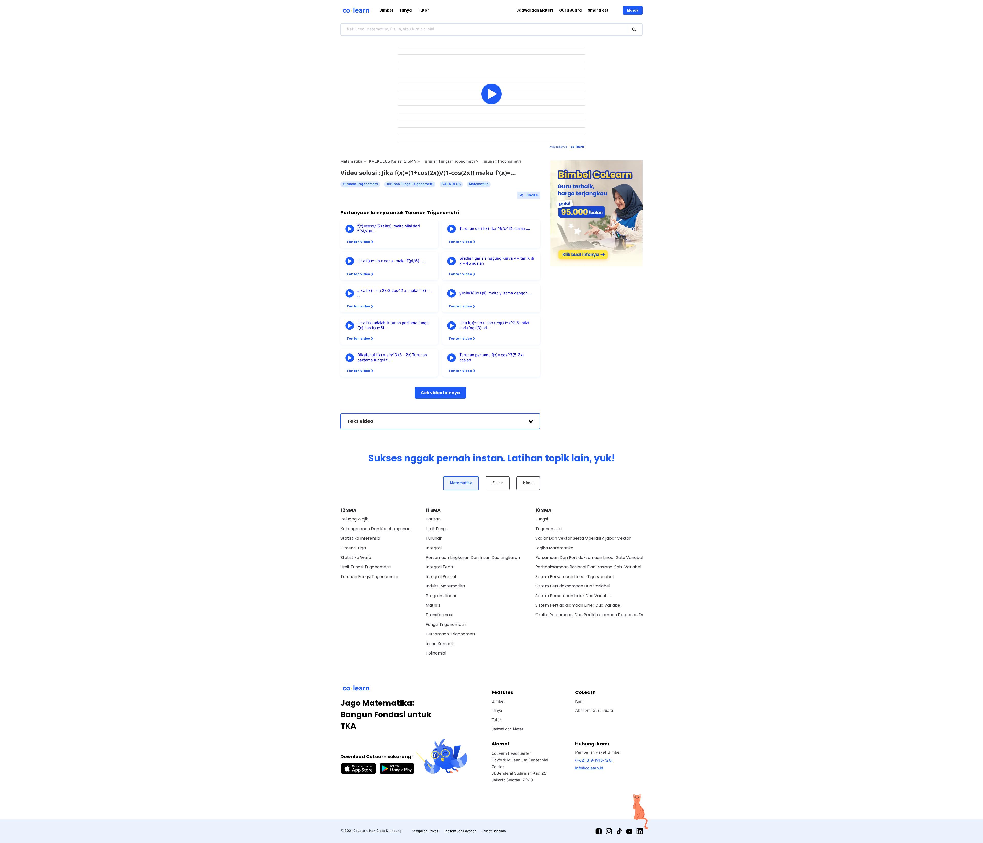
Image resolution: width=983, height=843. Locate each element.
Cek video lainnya (440, 393)
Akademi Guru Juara (594, 710)
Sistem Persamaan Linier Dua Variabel (573, 596)
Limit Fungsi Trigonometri (365, 567)
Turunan (434, 538)
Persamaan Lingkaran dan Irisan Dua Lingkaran (473, 557)
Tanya (405, 10)
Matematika (351, 161)
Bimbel (386, 10)
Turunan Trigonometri (501, 161)
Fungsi (541, 519)
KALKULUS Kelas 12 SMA (392, 161)
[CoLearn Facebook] (598, 831)
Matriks (433, 605)
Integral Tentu (440, 567)
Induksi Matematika (445, 586)
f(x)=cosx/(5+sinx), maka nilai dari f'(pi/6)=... (388, 229)
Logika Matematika (554, 548)
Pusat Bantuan (494, 831)
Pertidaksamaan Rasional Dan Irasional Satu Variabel (588, 567)
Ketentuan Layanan (460, 831)
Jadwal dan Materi (535, 10)
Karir (579, 701)
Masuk (632, 10)
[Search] (632, 29)
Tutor (423, 10)
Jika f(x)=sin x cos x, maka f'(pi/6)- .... (391, 261)
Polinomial (436, 653)
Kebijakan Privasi (425, 831)
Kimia (528, 483)
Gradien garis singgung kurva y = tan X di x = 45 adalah (496, 261)
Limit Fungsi (437, 529)
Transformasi (439, 615)
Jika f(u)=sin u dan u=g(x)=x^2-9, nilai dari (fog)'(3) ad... (494, 325)
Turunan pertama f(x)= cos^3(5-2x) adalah (491, 358)
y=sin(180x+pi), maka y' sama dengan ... (495, 293)
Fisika (497, 483)
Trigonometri (548, 529)
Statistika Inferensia (360, 538)
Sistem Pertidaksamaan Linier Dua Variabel (578, 605)
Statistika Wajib (355, 557)
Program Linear (441, 596)
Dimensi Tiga (353, 548)
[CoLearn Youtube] (629, 831)
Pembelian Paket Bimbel (598, 752)
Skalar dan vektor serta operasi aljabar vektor (583, 538)
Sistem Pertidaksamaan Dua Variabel (572, 586)
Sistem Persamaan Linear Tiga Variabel (574, 577)
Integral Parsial (441, 577)
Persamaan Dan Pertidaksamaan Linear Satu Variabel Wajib (595, 557)
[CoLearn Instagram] (609, 831)
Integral (434, 548)
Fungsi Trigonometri (446, 624)
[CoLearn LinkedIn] (639, 831)
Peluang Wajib (354, 519)
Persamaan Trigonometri (451, 634)
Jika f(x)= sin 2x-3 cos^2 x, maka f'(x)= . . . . (395, 293)
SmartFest (598, 10)
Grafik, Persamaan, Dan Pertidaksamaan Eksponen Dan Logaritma (601, 615)
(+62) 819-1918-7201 (594, 760)
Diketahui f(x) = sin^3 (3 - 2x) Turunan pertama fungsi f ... (392, 358)
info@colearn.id (589, 768)
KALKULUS (451, 184)
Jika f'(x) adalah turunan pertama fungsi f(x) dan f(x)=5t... (393, 325)
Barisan (433, 519)
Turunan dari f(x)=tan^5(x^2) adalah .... (494, 228)
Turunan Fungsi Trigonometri (449, 161)
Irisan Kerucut (439, 644)
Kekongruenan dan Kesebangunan (375, 529)
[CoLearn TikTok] (619, 831)
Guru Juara (570, 10)
